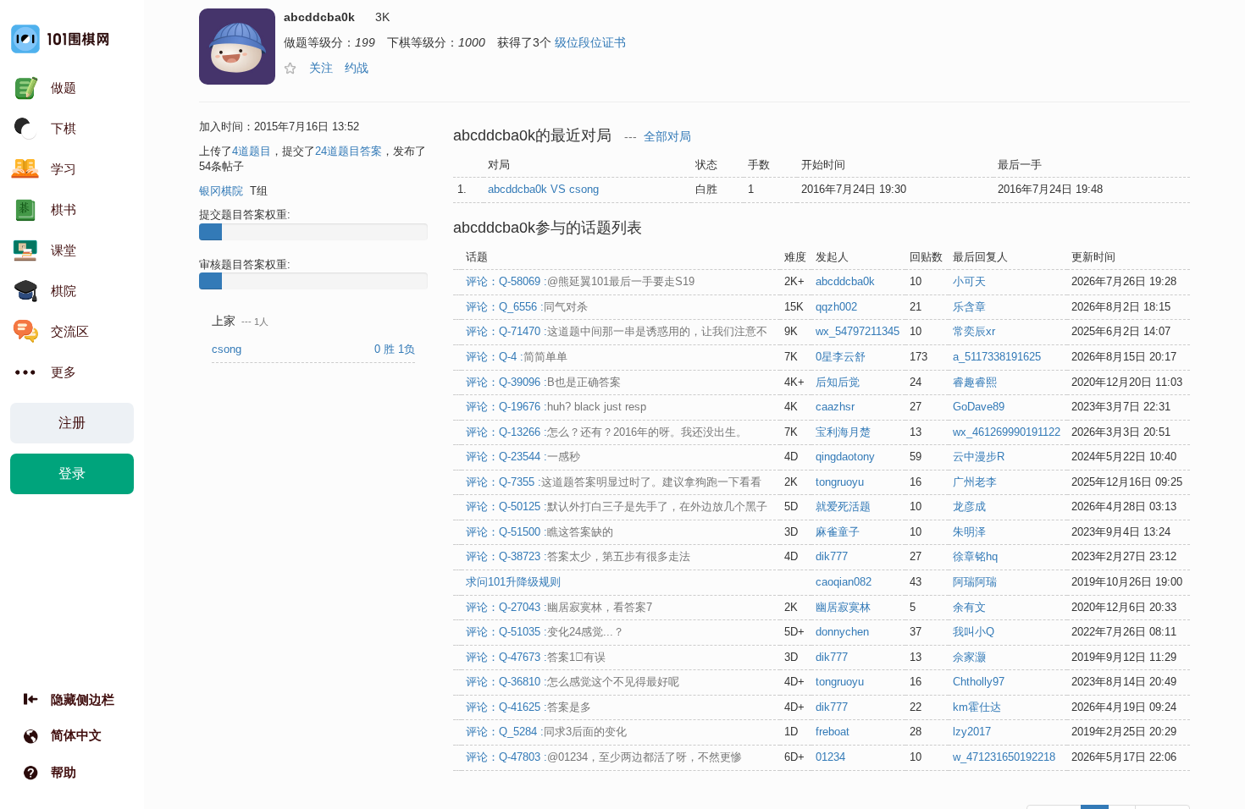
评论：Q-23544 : (523, 456)
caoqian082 (844, 581)
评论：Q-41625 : (528, 707)
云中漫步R (978, 456)
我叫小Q (973, 631)
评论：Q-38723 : (578, 556)
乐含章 (969, 306)
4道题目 (251, 151)
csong (228, 349)
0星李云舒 (841, 356)
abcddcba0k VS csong (543, 189)
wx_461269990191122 (1006, 432)
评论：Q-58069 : (580, 281)
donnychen (842, 631)
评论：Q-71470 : (616, 331)
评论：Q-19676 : (556, 406)
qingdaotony (845, 456)
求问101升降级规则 (513, 581)
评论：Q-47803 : (604, 757)
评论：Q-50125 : (616, 506)
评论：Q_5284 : (546, 731)
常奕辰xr (974, 331)
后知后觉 (838, 382)
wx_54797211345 (857, 331)
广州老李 (975, 482)
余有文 (969, 607)
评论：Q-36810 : (572, 681)
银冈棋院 (221, 190)
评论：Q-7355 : (613, 482)
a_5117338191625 (997, 356)
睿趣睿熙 (975, 382)
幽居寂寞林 (843, 607)
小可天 (969, 281)
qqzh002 (836, 306)
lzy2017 (972, 731)
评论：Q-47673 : (536, 657)
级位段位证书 (590, 42)
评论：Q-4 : (516, 356)
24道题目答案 (348, 151)
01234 (830, 757)
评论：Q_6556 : (527, 306)
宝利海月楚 (843, 432)
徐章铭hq (975, 556)
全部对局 (667, 136)
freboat (832, 731)
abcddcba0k (845, 281)
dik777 (832, 556)
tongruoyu (840, 482)
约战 (356, 67)
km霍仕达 (977, 707)
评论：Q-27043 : (559, 607)
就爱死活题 (843, 506)
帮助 (63, 772)
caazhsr (835, 406)
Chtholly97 (978, 681)
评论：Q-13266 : (606, 432)
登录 (72, 473)
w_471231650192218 (1004, 757)
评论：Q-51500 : (539, 532)
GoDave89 (978, 406)
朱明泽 (969, 532)
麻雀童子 (838, 532)
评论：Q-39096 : (543, 382)
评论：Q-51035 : (545, 631)
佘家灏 (969, 657)
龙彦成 (969, 506)
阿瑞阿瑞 (975, 581)
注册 (72, 423)
